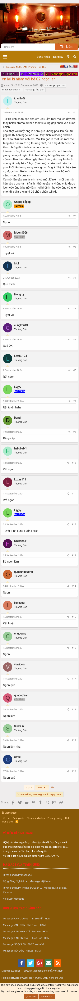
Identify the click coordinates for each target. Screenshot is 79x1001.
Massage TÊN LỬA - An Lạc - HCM (22, 950)
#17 (74, 678)
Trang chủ (7, 821)
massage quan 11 (12, 89)
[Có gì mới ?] (68, 57)
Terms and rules (36, 818)
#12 (74, 524)
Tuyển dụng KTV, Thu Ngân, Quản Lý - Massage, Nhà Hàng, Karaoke (35, 890)
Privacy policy (55, 818)
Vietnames (10, 812)
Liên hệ (6, 818)
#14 (74, 586)
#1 (74, 112)
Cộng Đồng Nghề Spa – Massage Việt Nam (27, 881)
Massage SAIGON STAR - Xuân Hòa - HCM (26, 938)
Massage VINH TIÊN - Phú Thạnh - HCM (24, 925)
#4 (74, 277)
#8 (74, 401)
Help (67, 818)
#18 (74, 709)
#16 (74, 648)
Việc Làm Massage (13, 898)
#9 (74, 432)
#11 (74, 493)
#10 (74, 463)
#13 (74, 555)
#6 (74, 339)
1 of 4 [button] (29, 787)
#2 (74, 216)
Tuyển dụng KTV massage (17, 874)
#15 (74, 617)
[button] (5, 57)
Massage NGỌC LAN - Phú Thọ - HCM (23, 944)
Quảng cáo (18, 818)
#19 (74, 740)
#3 (74, 247)
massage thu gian (34, 89)
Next (40, 787)
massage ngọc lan (55, 85)
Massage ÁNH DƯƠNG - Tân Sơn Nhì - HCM (26, 918)
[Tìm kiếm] (75, 57)
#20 (74, 771)
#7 (74, 370)
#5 (74, 308)
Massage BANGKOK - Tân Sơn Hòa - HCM (26, 931)
